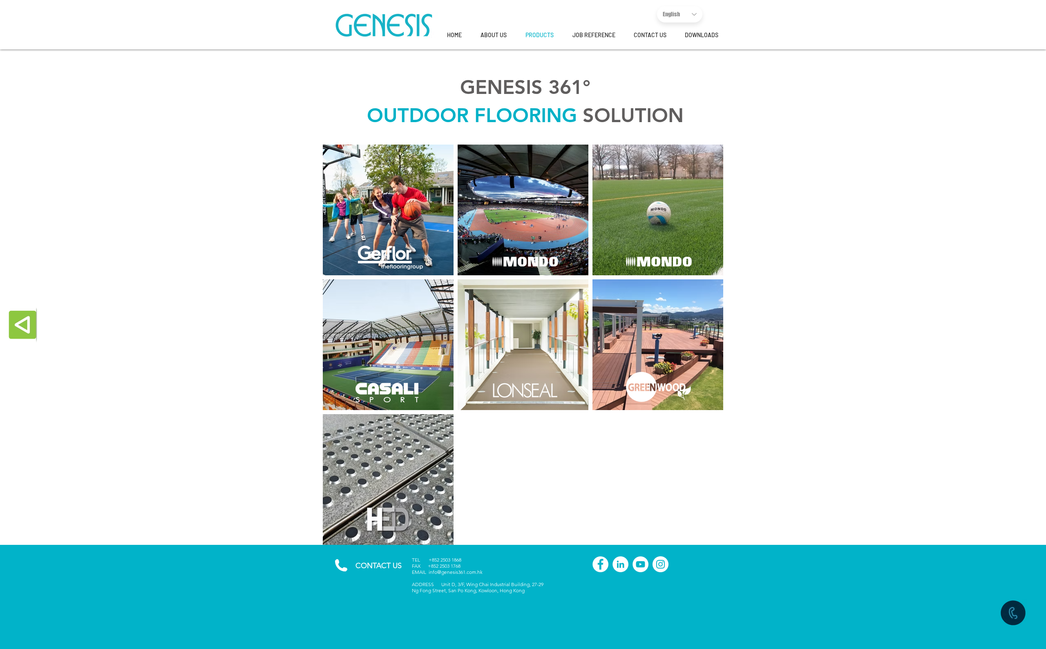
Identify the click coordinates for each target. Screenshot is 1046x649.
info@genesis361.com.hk (456, 572)
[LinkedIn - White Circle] (620, 564)
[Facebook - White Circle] (600, 564)
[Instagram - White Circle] (660, 564)
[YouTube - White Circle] (640, 564)
